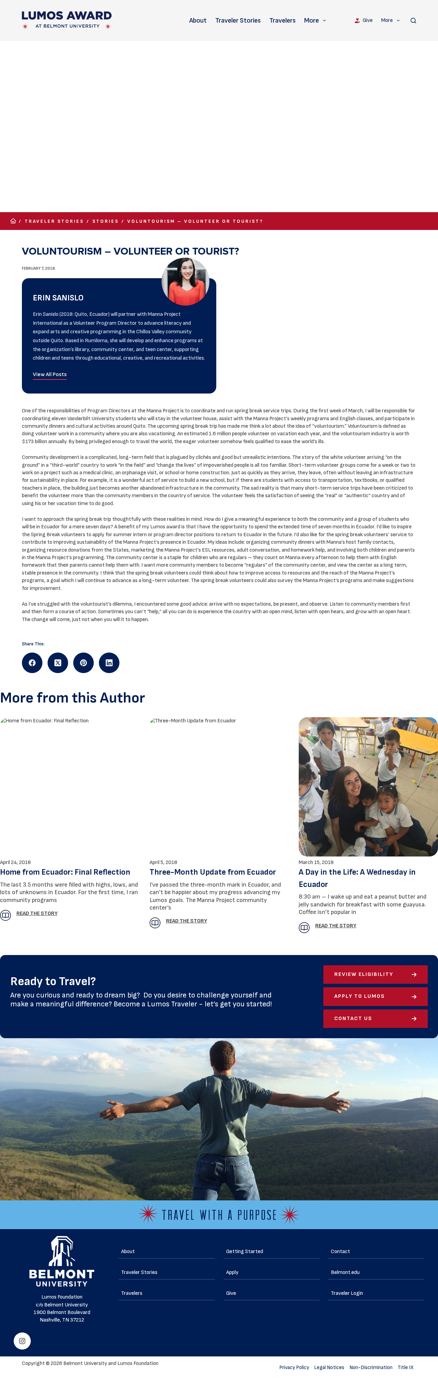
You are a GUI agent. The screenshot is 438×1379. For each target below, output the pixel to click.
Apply (232, 1272)
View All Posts (50, 374)
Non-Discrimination (370, 1367)
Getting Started (244, 1251)
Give (368, 20)
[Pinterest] (83, 663)
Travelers (282, 20)
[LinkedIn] (109, 663)
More (311, 20)
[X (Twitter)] (58, 663)
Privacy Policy (294, 1367)
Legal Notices (329, 1367)
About (198, 20)
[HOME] (13, 221)
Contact (340, 1251)
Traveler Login (347, 1293)
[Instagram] (22, 1341)
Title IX (406, 1367)
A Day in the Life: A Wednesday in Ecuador (357, 878)
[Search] (413, 20)
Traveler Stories (238, 20)
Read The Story (335, 926)
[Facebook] (32, 663)
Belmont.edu (345, 1272)
